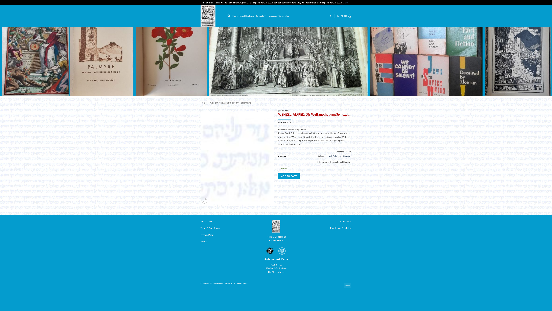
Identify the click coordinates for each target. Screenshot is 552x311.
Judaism (214, 102)
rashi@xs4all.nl (344, 228)
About (204, 241)
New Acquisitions (275, 16)
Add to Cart (289, 176)
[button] (330, 16)
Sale (287, 16)
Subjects (260, 16)
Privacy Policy (207, 234)
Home (234, 16)
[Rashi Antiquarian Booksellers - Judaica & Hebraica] (212, 16)
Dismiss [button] (346, 2)
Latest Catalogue (246, 16)
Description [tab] (284, 122)
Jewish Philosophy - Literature (236, 102)
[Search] (229, 16)
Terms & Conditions (210, 228)
